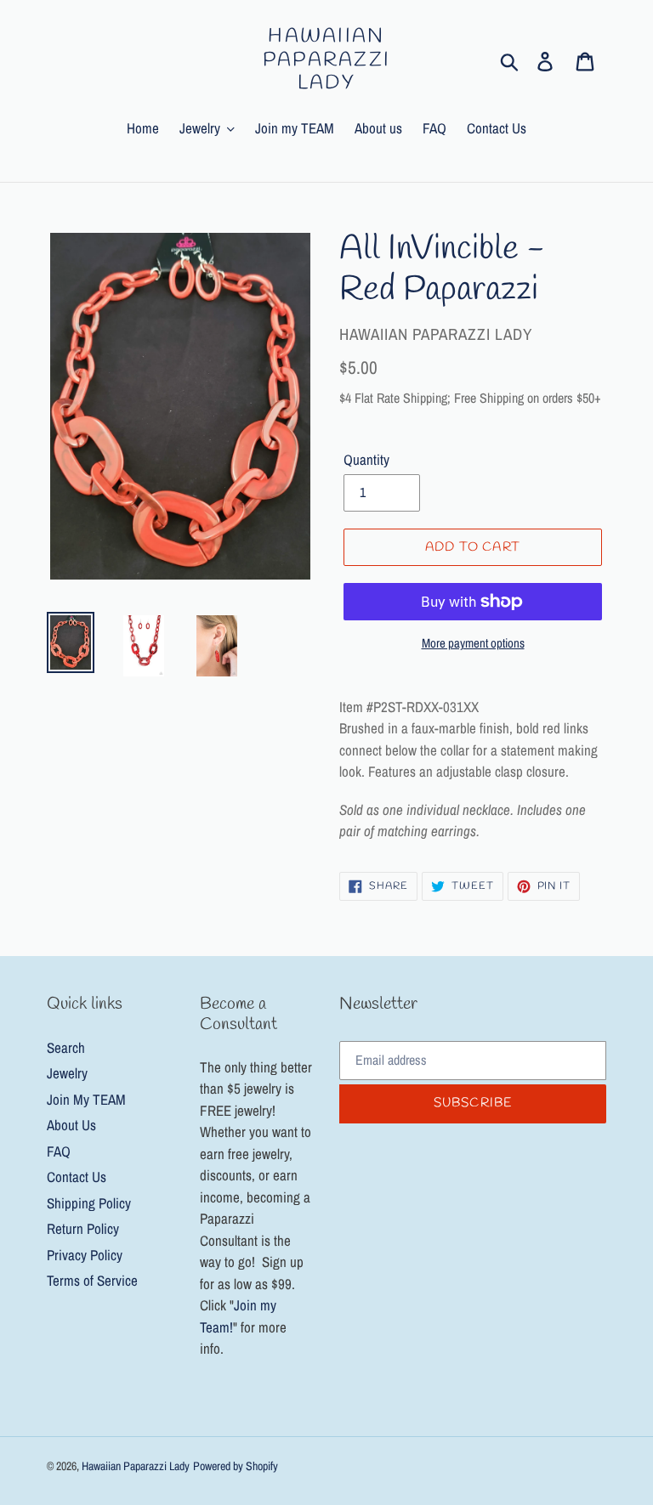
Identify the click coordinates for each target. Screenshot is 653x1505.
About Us (71, 1124)
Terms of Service (92, 1280)
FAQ (59, 1151)
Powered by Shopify (235, 1466)
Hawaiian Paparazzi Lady (327, 60)
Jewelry (67, 1073)
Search (66, 1047)
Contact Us (76, 1176)
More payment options (473, 643)
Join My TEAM (86, 1099)
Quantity (366, 459)
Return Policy (83, 1228)
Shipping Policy (89, 1203)
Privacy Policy (84, 1255)
